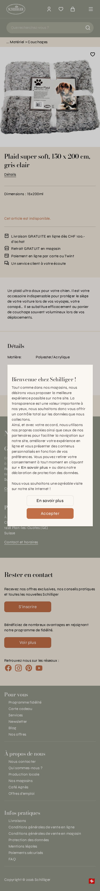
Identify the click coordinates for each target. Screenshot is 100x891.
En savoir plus (50, 500)
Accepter (50, 513)
